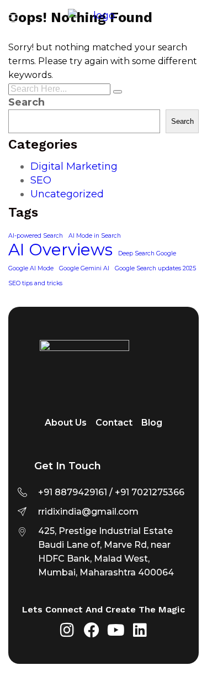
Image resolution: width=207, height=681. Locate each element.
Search (26, 102)
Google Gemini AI (84, 268)
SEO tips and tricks (35, 283)
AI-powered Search (35, 235)
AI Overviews (60, 249)
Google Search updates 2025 (155, 268)
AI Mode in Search (94, 235)
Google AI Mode (31, 268)
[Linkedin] (140, 630)
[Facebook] (91, 630)
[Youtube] (116, 630)
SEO (40, 180)
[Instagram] (67, 630)
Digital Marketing (74, 166)
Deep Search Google (147, 253)
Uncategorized (67, 194)
